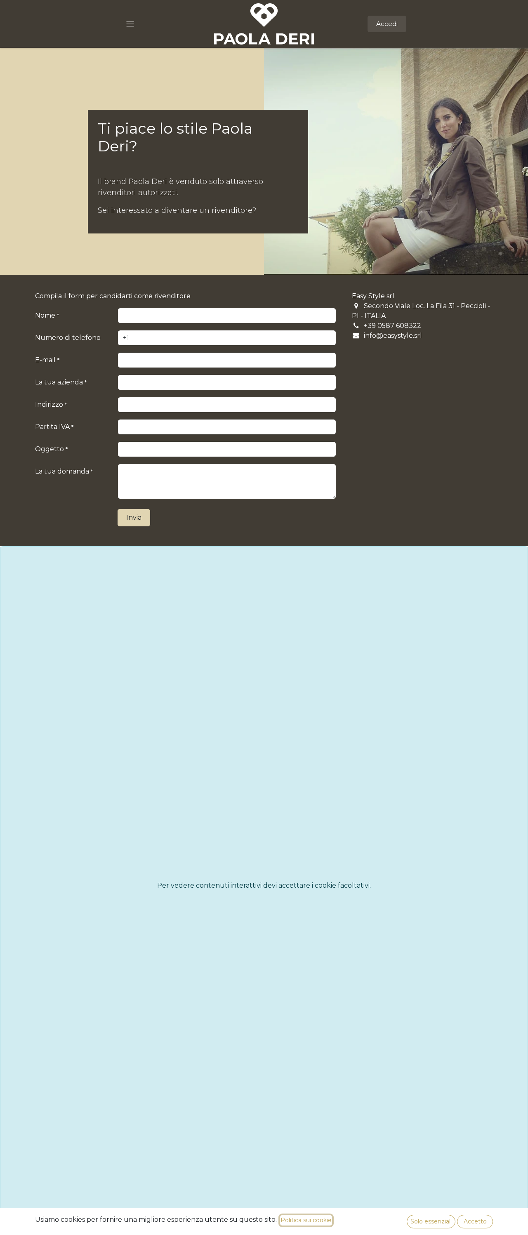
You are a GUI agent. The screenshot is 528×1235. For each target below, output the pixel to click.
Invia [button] (133, 517)
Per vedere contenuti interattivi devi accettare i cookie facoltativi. (264, 885)
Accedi (387, 24)
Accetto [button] (475, 1221)
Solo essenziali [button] (431, 1221)
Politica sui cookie (306, 1220)
